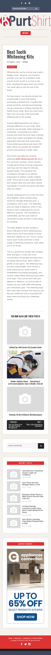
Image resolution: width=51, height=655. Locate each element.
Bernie (25, 62)
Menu (25, 33)
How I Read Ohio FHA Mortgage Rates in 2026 (31, 484)
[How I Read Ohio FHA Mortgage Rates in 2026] (14, 486)
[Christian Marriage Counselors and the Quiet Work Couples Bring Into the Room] (14, 510)
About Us (18, 638)
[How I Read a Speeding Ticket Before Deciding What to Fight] (14, 523)
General (12, 67)
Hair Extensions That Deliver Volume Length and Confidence (32, 473)
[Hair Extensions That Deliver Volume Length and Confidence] (14, 474)
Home (10, 638)
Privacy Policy (37, 638)
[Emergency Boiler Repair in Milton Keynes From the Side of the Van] (14, 498)
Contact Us (26, 638)
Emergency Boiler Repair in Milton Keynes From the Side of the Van (32, 497)
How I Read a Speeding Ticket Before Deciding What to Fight (32, 521)
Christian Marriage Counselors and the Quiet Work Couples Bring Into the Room (32, 509)
